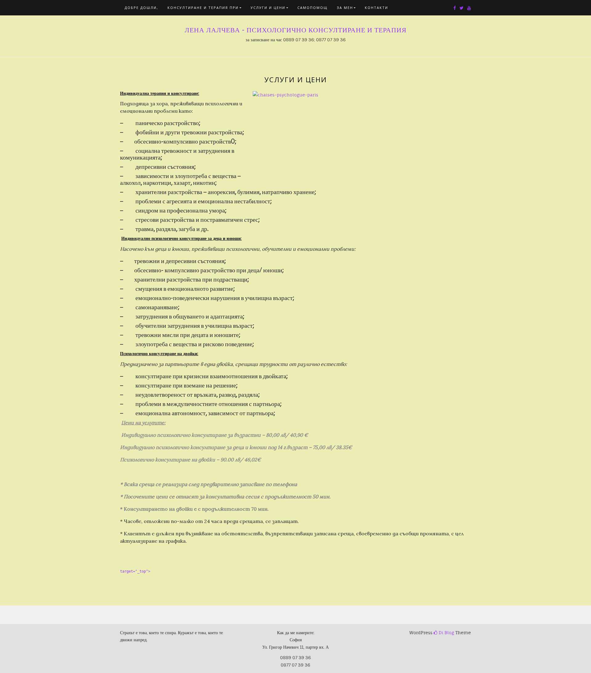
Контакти (376, 7)
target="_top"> (135, 571)
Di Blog (445, 632)
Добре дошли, (141, 7)
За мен (345, 7)
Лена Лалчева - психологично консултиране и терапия (296, 30)
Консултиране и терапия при (203, 7)
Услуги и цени (268, 7)
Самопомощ (312, 7)
